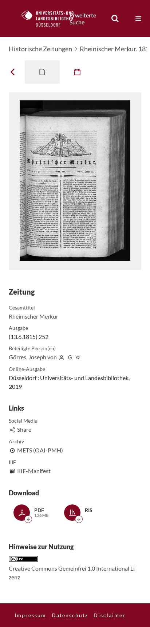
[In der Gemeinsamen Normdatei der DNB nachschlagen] (70, 357)
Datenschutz (70, 615)
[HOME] (51, 18)
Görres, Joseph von (33, 357)
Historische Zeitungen (40, 49)
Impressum (30, 615)
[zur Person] (61, 357)
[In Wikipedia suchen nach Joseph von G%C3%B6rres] (78, 357)
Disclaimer (110, 615)
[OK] (115, 18)
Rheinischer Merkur (33, 316)
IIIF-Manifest (34, 470)
